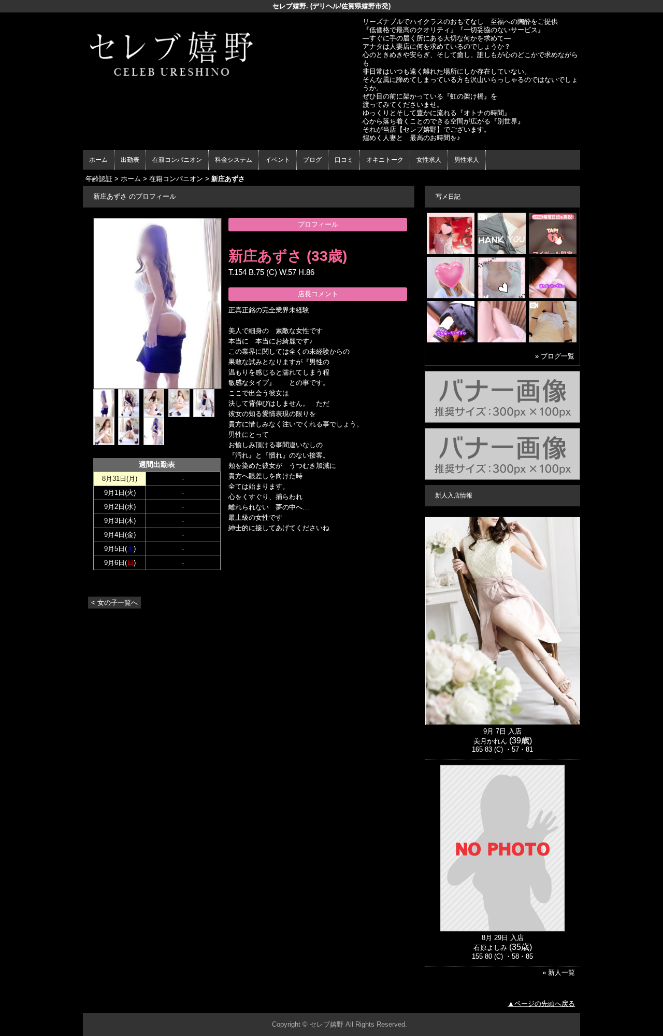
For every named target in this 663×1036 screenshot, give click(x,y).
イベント (277, 159)
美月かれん (490, 741)
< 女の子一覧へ (114, 602)
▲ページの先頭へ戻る (541, 1003)
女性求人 (428, 159)
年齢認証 (98, 179)
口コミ (344, 159)
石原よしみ (490, 947)
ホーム (98, 159)
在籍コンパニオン (177, 159)
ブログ (312, 159)
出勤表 (130, 159)
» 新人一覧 (558, 972)
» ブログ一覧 (554, 356)
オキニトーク (384, 159)
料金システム (233, 159)
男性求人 (466, 159)
